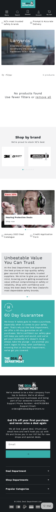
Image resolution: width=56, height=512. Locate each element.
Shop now (10, 221)
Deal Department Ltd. (32, 502)
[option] (14, 157)
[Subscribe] (28, 454)
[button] (7, 13)
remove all (43, 97)
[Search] (17, 13)
